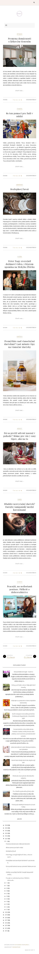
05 (7, 899)
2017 (6, 920)
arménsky (19, 184)
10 (7, 885)
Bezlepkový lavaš (19, 189)
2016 (6, 923)
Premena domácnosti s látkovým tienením (19, 40)
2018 (6, 917)
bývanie (19, 34)
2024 (6, 830)
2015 (6, 925)
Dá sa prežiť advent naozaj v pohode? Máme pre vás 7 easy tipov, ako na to (19, 436)
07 (7, 893)
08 (7, 891)
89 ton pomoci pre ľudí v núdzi (19, 115)
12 (7, 841)
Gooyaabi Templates (21, 944)
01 (7, 909)
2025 (6, 828)
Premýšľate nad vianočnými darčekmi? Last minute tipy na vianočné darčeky (19, 344)
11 (7, 883)
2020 (6, 912)
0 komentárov (31, 99)
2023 (6, 833)
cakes (20, 499)
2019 (6, 915)
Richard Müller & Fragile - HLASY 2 (23, 672)
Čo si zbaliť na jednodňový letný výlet (23, 791)
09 (7, 888)
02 (7, 907)
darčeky (19, 336)
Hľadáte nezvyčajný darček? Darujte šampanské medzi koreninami (19, 507)
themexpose (16, 947)
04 (7, 901)
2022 (6, 836)
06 (7, 896)
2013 (6, 931)
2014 (6, 928)
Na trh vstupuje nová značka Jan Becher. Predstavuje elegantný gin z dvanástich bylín (23, 716)
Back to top (29, 950)
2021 (6, 838)
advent (19, 428)
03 (7, 904)
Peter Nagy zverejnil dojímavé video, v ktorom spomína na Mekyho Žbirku (20, 264)
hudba (19, 256)
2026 (6, 825)
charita (19, 108)
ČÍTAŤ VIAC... (20, 90)
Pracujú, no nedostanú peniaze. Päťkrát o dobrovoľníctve (19, 589)
